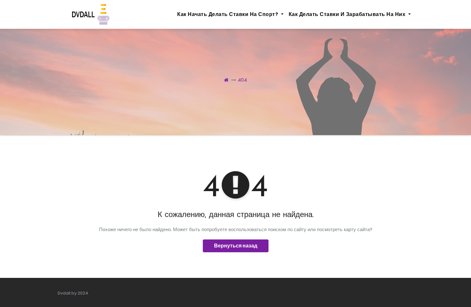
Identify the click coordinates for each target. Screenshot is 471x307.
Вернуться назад (235, 245)
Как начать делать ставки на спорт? (228, 14)
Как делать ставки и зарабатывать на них (348, 14)
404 (242, 80)
